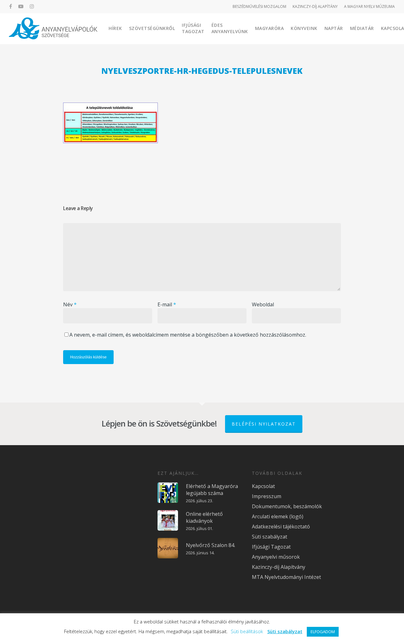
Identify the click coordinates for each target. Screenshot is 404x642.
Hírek (115, 28)
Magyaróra (269, 28)
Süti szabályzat (269, 536)
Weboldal (263, 304)
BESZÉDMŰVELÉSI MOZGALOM (259, 6)
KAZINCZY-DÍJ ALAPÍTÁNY (315, 6)
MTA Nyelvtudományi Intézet (286, 577)
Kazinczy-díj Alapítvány (278, 566)
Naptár (333, 28)
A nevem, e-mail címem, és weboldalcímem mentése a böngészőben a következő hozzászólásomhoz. (187, 334)
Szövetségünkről (152, 28)
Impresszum (266, 496)
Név (70, 304)
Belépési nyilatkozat (264, 424)
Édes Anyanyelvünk (229, 28)
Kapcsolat (263, 486)
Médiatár (362, 28)
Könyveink (304, 28)
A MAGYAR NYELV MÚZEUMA (369, 6)
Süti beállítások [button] (247, 631)
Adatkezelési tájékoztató (281, 526)
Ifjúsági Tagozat (193, 28)
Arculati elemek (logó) (277, 516)
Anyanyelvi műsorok (276, 556)
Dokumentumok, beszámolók (287, 506)
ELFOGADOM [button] (323, 631)
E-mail (166, 304)
